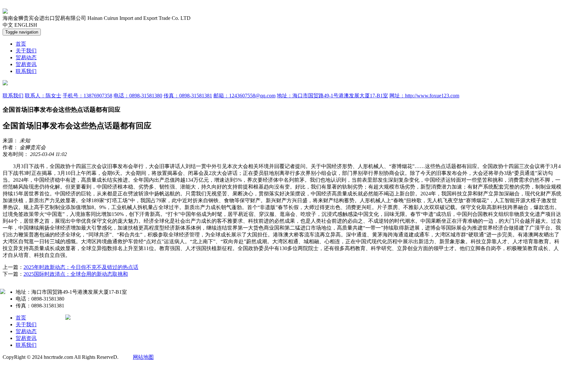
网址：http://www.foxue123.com (424, 95)
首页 (21, 44)
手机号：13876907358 (87, 95)
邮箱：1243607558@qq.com (244, 95)
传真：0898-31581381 (188, 95)
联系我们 (26, 71)
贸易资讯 (26, 64)
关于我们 (26, 50)
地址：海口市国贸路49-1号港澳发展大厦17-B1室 (332, 95)
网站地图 (143, 357)
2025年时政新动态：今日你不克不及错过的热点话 (81, 267)
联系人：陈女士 (43, 95)
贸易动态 (26, 57)
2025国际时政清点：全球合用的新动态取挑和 (76, 274)
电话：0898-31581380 (138, 95)
